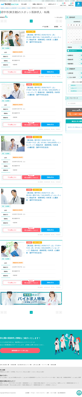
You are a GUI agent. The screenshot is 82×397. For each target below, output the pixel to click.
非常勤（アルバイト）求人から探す (21, 371)
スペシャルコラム (51, 383)
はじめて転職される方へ (15, 377)
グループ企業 (53, 392)
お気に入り (13, 72)
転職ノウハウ (3, 383)
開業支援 (53, 364)
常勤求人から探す (5, 371)
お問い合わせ (36, 364)
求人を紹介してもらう (31, 72)
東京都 (29, 8)
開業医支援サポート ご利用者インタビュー (45, 384)
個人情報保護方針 (62, 392)
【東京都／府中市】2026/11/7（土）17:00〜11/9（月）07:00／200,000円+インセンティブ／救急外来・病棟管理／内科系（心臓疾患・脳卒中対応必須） (43, 249)
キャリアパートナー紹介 (48, 377)
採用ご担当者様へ (4, 364)
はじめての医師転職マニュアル (32, 377)
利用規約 (13, 364)
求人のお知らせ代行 (15, 384)
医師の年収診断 (4, 384)
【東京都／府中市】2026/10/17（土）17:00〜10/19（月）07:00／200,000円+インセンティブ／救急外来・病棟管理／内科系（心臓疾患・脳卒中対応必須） (43, 91)
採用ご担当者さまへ (60, 0)
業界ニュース (61, 383)
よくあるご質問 (77, 377)
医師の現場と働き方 (39, 383)
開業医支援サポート (72, 383)
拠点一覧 (67, 0)
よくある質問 (72, 0)
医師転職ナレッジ (27, 383)
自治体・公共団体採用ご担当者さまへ (48, 0)
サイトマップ (45, 364)
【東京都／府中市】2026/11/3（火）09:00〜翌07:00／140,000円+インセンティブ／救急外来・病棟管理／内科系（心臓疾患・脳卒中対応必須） (43, 196)
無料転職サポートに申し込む (20, 350)
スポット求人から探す (38, 371)
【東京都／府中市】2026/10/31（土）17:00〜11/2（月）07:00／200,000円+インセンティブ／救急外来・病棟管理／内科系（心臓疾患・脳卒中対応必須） (43, 143)
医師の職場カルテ (27, 384)
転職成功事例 (67, 377)
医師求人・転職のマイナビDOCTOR (8, 8)
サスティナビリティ (40, 392)
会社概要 (27, 392)
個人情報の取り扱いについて (24, 364)
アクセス (33, 392)
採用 (48, 392)
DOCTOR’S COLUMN (15, 383)
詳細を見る (50, 72)
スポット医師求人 (22, 8)
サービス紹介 (3, 377)
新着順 (56, 26)
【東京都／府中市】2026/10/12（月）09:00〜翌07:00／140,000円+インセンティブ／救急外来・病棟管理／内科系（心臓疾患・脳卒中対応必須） (43, 38)
